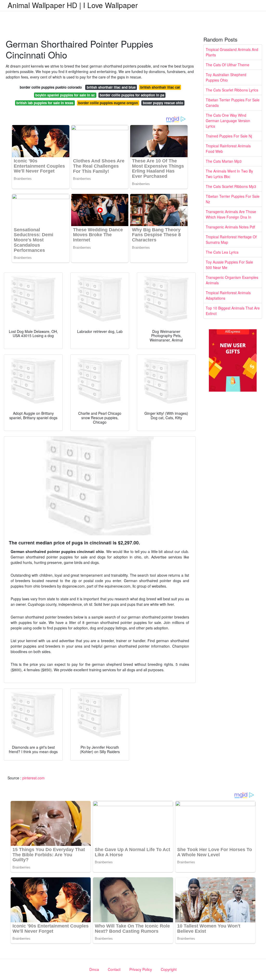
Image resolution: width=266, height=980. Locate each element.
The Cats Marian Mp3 (224, 161)
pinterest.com (33, 777)
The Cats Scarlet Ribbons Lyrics (232, 90)
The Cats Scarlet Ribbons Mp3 (231, 186)
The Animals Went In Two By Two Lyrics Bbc (229, 173)
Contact (114, 969)
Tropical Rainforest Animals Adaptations (228, 295)
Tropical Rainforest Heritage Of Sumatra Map (231, 239)
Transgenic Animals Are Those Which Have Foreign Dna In (231, 214)
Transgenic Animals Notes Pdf (230, 226)
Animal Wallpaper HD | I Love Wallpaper (73, 5)
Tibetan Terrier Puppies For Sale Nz (233, 199)
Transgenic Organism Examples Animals (232, 280)
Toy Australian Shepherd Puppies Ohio (226, 77)
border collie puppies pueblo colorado (51, 87)
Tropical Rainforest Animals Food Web (228, 148)
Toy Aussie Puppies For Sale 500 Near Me (229, 264)
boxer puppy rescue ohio (163, 102)
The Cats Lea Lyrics (222, 252)
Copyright (169, 969)
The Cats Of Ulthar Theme (227, 64)
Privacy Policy (140, 969)
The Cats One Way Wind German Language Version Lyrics (228, 121)
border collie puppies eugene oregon (108, 102)
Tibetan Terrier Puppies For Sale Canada (233, 102)
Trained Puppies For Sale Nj (229, 136)
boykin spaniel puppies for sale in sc (65, 95)
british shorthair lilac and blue (111, 87)
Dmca (94, 969)
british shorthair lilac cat (160, 87)
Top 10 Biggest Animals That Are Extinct (233, 310)
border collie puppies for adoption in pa (132, 95)
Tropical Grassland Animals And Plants (232, 52)
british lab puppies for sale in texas (44, 102)
